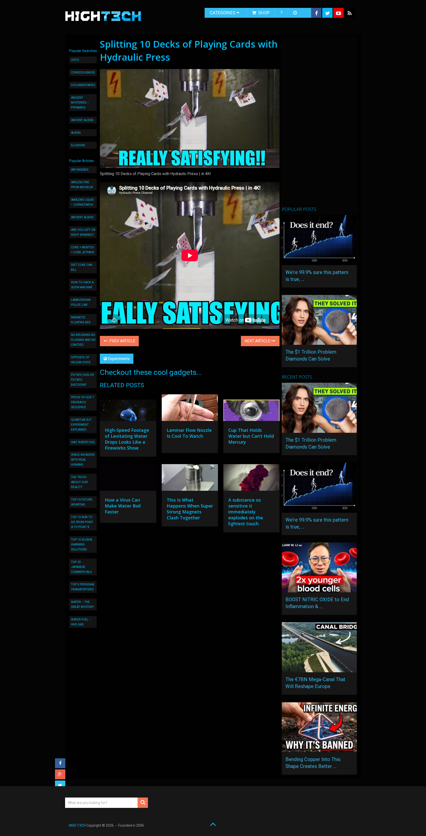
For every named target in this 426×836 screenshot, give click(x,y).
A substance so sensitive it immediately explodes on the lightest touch (245, 512)
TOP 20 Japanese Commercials (81, 567)
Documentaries (83, 85)
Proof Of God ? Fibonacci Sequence (82, 402)
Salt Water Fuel (83, 442)
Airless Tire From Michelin (82, 185)
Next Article (258, 341)
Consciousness (83, 72)
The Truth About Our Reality (79, 482)
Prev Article (121, 341)
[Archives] (295, 13)
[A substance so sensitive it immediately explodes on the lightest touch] (251, 478)
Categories (222, 12)
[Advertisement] (319, 124)
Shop (263, 12)
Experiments (119, 358)
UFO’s (75, 60)
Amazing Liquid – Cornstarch (82, 202)
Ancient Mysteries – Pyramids (80, 102)
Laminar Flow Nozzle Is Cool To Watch (189, 433)
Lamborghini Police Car (80, 302)
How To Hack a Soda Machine (82, 285)
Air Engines (79, 169)
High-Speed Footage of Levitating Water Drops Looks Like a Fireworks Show (127, 439)
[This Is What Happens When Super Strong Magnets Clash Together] (190, 478)
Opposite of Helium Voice (81, 360)
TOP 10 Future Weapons (81, 502)
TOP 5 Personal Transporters (83, 587)
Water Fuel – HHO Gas (81, 622)
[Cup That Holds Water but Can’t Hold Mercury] (251, 408)
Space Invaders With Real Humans (83, 459)
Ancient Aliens (82, 120)
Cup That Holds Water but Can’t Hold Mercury (251, 436)
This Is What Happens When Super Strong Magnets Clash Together (190, 509)
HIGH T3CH (77, 825)
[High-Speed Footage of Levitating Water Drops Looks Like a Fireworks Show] (128, 408)
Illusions (78, 145)
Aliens (76, 132)
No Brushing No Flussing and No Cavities (83, 339)
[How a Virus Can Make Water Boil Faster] (128, 478)
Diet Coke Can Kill (81, 267)
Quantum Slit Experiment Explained (81, 424)
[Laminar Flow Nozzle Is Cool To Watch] (190, 408)
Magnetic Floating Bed (81, 320)
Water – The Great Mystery (82, 604)
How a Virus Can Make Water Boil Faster (123, 506)
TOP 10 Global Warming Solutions (82, 544)
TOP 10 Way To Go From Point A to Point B (82, 522)
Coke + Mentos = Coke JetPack (82, 250)
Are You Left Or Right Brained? (83, 232)
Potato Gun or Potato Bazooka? (82, 379)
